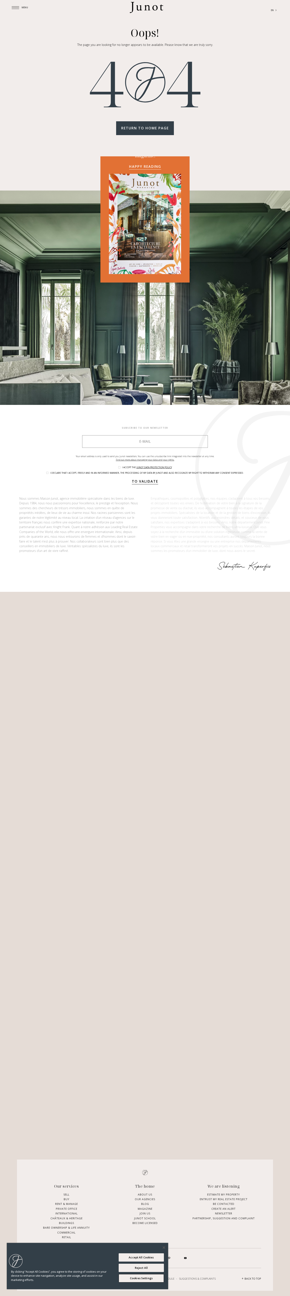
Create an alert (223, 1208)
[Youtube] (185, 1258)
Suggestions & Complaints (197, 1278)
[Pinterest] (169, 1258)
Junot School (145, 1218)
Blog (145, 1204)
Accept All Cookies (141, 1257)
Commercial (66, 1232)
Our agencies (145, 1199)
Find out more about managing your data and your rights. (145, 459)
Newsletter (223, 1213)
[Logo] (146, 10)
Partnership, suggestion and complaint (224, 1218)
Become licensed (145, 1223)
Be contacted (223, 1204)
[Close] (164, 1247)
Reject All (141, 1268)
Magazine (145, 1208)
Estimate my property (223, 1194)
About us (145, 1194)
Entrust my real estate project (224, 1199)
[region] (87, 1266)
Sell (66, 1194)
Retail (66, 1237)
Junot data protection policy (154, 467)
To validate (145, 481)
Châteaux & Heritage (67, 1218)
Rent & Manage (66, 1204)
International (66, 1213)
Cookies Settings (141, 1278)
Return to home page (145, 128)
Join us (145, 1213)
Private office (66, 1208)
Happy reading (145, 166)
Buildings (66, 1223)
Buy (66, 1199)
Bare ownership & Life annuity (66, 1228)
